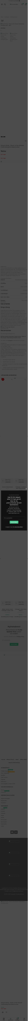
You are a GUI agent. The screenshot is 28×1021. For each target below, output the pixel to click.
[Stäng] (26, 488)
